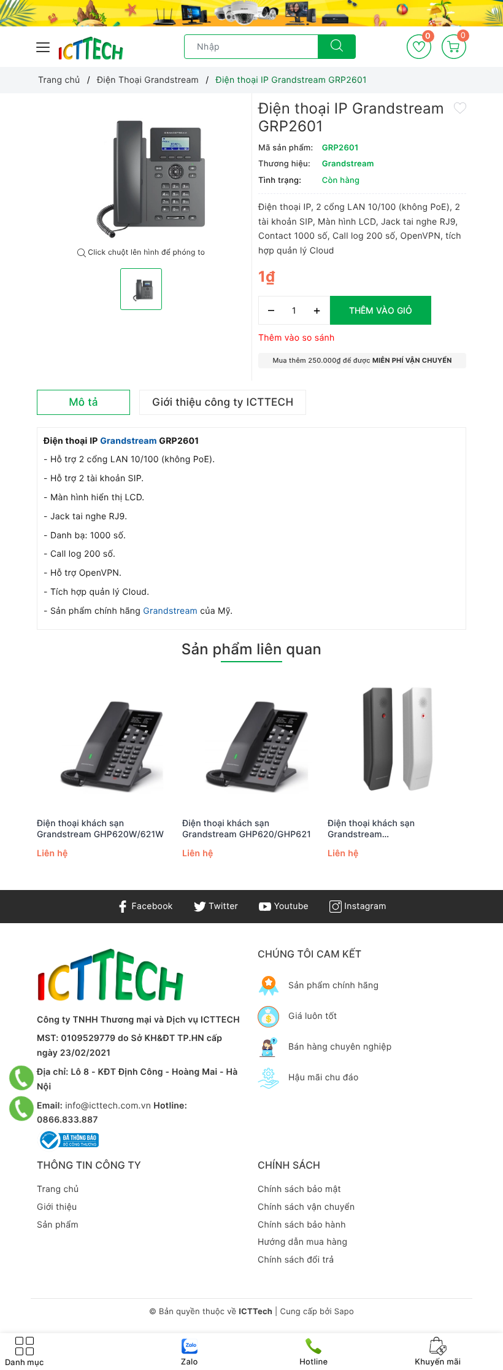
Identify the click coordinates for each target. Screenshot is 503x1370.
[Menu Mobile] (43, 46)
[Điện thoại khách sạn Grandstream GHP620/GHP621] (251, 741)
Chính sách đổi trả (296, 1260)
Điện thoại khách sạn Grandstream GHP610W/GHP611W (371, 829)
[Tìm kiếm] (337, 46)
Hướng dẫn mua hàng (302, 1242)
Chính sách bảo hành (302, 1225)
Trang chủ (58, 1189)
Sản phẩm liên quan (251, 649)
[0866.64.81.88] (21, 1108)
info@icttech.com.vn (108, 1106)
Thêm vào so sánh (296, 338)
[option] (141, 170)
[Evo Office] (251, 13)
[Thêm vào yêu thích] (460, 106)
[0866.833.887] (21, 1078)
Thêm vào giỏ (380, 310)
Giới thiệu (57, 1207)
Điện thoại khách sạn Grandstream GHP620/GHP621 (246, 829)
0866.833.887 (67, 1120)
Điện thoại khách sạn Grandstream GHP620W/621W (100, 829)
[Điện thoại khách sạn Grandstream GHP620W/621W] (106, 741)
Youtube (290, 906)
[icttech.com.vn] (90, 48)
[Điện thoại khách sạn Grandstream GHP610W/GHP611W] (397, 741)
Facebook (150, 906)
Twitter (222, 906)
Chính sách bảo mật (299, 1189)
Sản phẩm (58, 1225)
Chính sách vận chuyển (306, 1207)
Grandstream (129, 441)
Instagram (364, 906)
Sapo (344, 1312)
